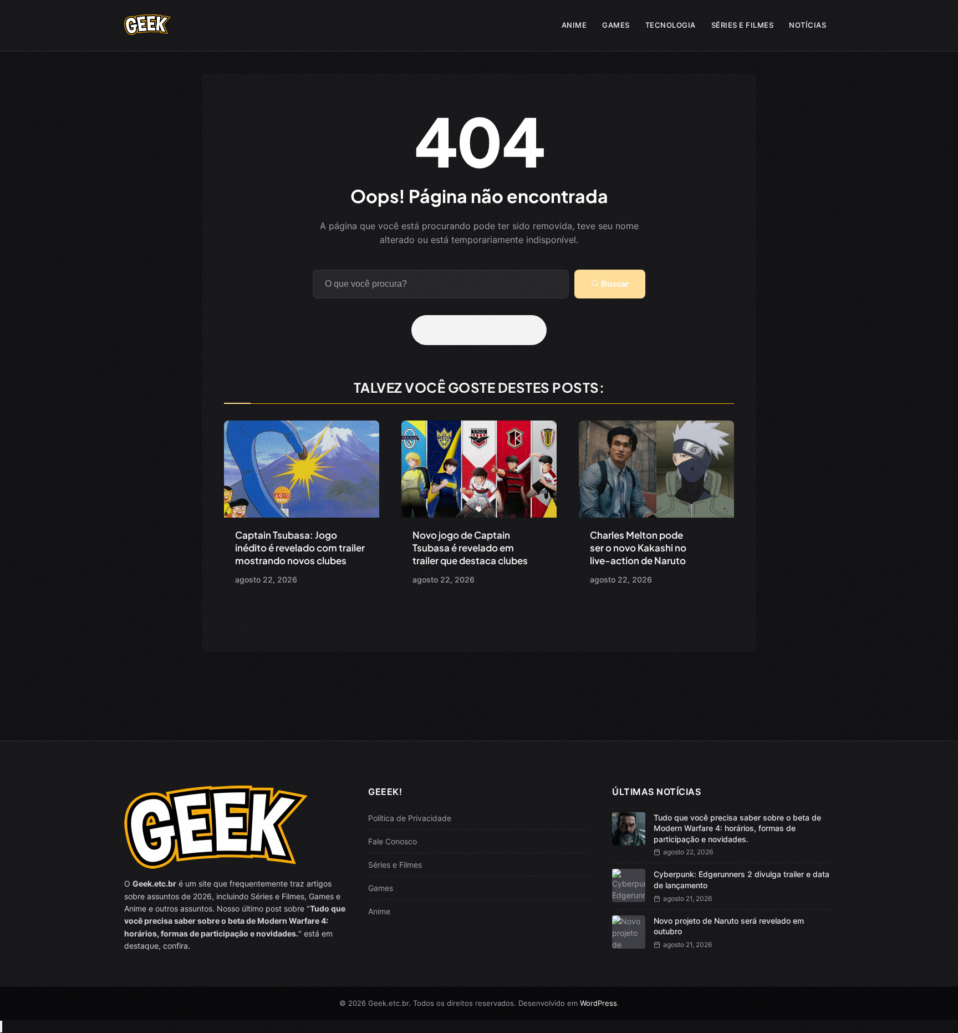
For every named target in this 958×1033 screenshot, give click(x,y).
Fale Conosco (392, 841)
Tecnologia (670, 25)
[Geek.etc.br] (147, 29)
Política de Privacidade (409, 818)
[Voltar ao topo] (1, 1026)
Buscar (614, 283)
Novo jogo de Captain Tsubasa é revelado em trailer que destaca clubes (470, 547)
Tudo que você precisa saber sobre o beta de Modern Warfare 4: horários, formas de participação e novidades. (737, 828)
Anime (574, 25)
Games (616, 25)
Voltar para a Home (482, 330)
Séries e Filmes (742, 25)
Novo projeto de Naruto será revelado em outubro (729, 926)
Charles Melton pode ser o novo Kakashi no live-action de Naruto (638, 547)
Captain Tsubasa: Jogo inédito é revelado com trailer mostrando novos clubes (300, 547)
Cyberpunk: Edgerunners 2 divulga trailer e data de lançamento (741, 879)
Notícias (807, 25)
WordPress (598, 1003)
